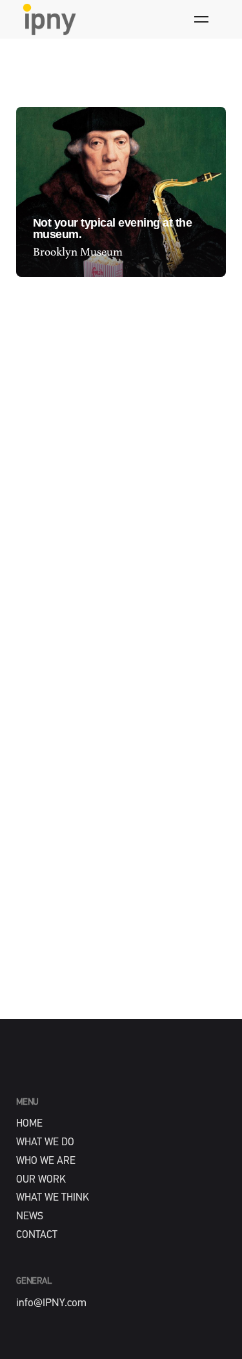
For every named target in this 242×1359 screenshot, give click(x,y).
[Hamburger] (201, 19)
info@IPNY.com (51, 1303)
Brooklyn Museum (78, 252)
